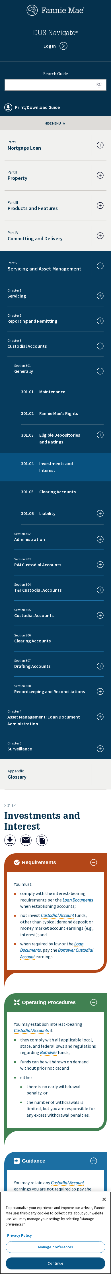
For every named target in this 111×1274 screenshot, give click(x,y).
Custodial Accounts (31, 1030)
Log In (50, 46)
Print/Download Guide (37, 107)
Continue (55, 1263)
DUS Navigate (55, 33)
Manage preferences (55, 1247)
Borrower (66, 950)
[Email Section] (26, 841)
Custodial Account (57, 915)
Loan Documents (78, 900)
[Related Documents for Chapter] (42, 841)
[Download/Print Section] (10, 841)
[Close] (104, 1199)
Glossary (17, 777)
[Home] (55, 14)
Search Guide (55, 73)
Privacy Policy (19, 1235)
